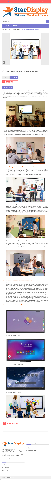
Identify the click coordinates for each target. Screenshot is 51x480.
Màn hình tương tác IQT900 (12, 364)
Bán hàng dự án (5, 472)
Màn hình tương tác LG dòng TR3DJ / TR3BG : (16, 306)
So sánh (1, 479)
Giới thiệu (3, 464)
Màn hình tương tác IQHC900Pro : (13, 335)
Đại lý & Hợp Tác (5, 470)
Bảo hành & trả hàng (5, 467)
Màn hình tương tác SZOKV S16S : (13, 392)
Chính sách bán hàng (5, 465)
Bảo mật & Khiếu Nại (5, 468)
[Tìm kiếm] (47, 21)
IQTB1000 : (20, 364)
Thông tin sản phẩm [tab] (7, 87)
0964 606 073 (11, 82)
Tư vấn (15, 77)
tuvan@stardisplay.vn (32, 450)
